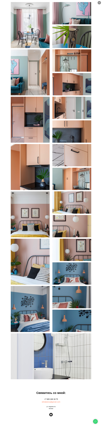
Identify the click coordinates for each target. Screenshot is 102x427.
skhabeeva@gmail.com (51, 402)
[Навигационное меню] (99, 2)
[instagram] (51, 414)
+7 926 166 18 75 (51, 399)
